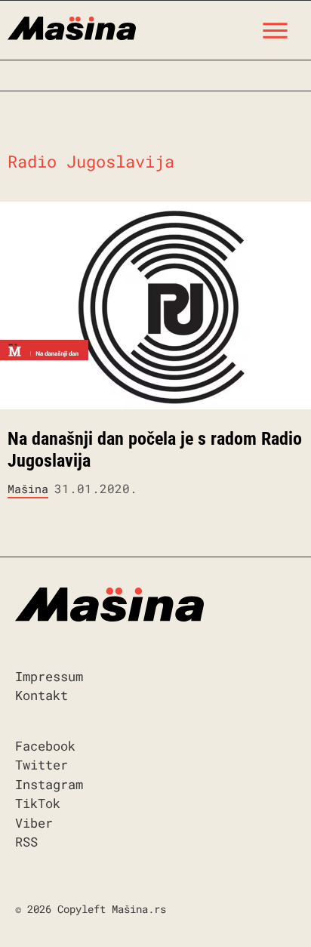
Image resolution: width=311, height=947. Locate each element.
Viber (34, 822)
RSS (26, 841)
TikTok (37, 803)
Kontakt (41, 695)
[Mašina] (72, 26)
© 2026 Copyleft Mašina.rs (90, 909)
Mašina (28, 488)
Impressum (49, 676)
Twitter (41, 764)
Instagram (49, 784)
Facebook (45, 745)
